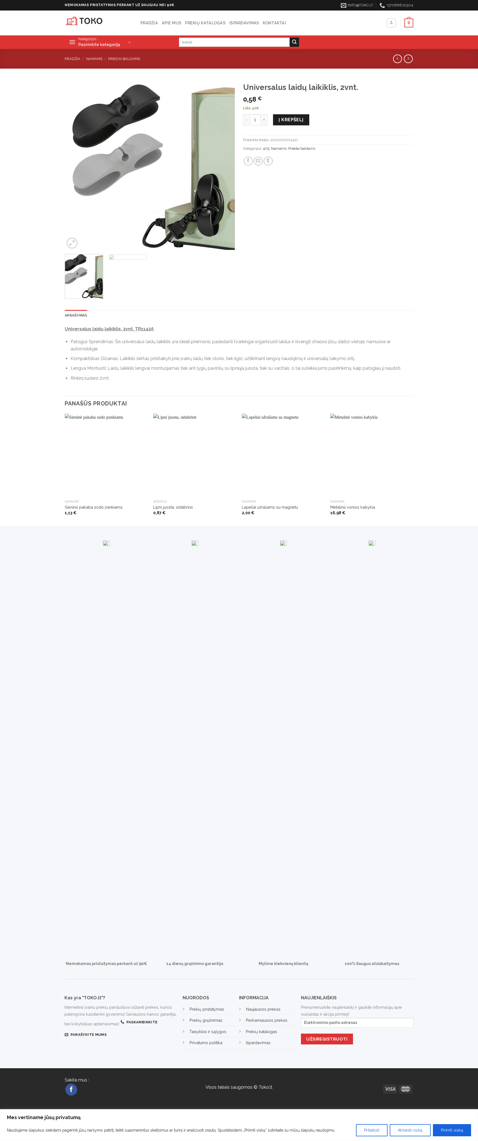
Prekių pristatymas (206, 1009)
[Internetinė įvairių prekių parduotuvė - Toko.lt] (98, 23)
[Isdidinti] (72, 243)
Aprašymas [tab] (76, 315)
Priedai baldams (124, 59)
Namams (94, 59)
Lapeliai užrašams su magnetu (270, 507)
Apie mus (171, 22)
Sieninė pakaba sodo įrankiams (94, 507)
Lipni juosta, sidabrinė (173, 507)
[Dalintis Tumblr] (268, 161)
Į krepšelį (291, 119)
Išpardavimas (244, 22)
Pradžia (149, 22)
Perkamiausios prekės (266, 1020)
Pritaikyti (372, 1130)
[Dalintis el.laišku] (258, 161)
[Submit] (294, 42)
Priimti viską (452, 1130)
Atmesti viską (410, 1130)
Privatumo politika (205, 1042)
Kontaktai (274, 22)
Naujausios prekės (263, 1009)
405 (266, 148)
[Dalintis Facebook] (248, 161)
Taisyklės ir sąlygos (207, 1031)
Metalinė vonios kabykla (352, 507)
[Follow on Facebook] (71, 1090)
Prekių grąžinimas (205, 1020)
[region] (239, 1125)
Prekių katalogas (205, 22)
